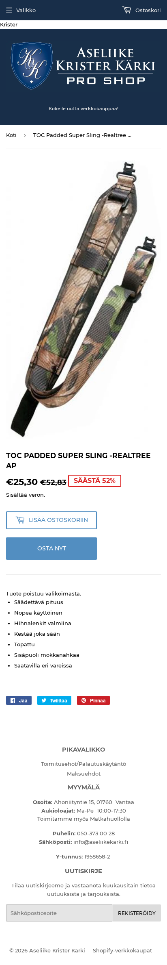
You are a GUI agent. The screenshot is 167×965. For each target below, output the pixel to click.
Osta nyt (51, 548)
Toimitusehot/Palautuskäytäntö (83, 764)
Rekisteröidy (137, 913)
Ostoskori (147, 10)
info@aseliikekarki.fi (100, 842)
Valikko (26, 10)
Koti (11, 135)
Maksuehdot (84, 773)
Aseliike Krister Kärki (57, 950)
